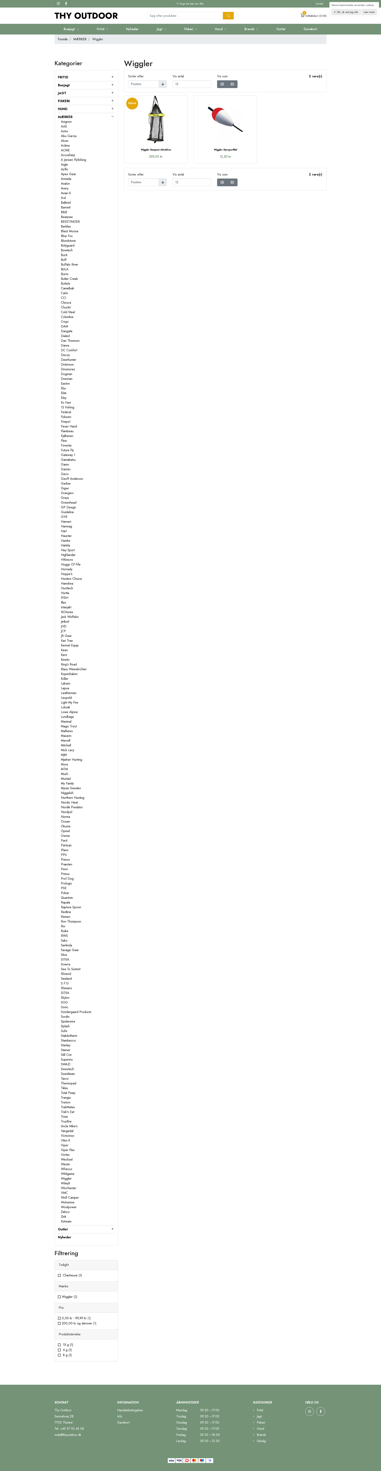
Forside (63, 39)
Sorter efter (136, 76)
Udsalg (261, 1441)
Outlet (281, 29)
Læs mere (369, 12)
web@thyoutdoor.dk (68, 1435)
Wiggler (69, 1296)
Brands (261, 1435)
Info (119, 1416)
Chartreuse (72, 1275)
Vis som (222, 76)
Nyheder (132, 29)
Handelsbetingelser (130, 1410)
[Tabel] (222, 84)
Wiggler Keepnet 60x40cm (156, 150)
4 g (67, 1350)
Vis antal (178, 76)
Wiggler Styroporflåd (225, 150)
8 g (67, 1355)
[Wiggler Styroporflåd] (225, 119)
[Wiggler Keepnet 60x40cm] (155, 119)
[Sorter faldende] (163, 84)
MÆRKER (80, 39)
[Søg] (228, 15)
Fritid (259, 1410)
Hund (260, 1428)
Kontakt (319, 4)
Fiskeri (260, 1422)
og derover (79, 1323)
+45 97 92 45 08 (72, 1428)
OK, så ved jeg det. (347, 12)
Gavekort (310, 29)
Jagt (259, 1416)
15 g (67, 1344)
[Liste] (232, 84)
